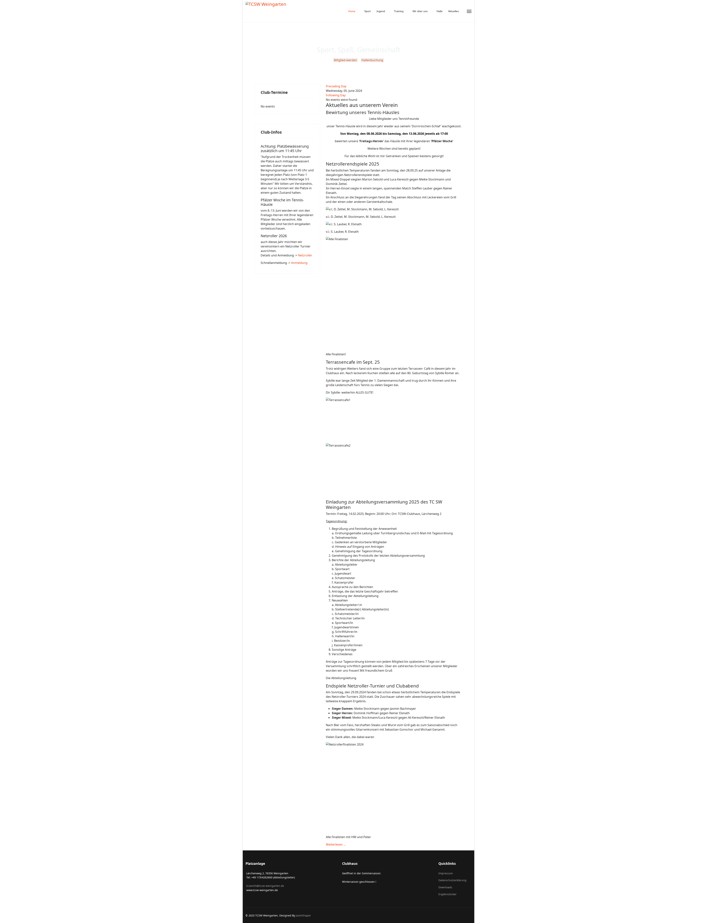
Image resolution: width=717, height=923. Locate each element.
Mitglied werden (345, 60)
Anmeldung (299, 263)
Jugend (380, 11)
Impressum (445, 873)
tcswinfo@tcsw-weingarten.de (265, 886)
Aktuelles (453, 11)
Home (351, 11)
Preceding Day (336, 86)
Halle (440, 11)
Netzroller (305, 255)
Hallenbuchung (372, 60)
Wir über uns (420, 11)
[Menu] (469, 11)
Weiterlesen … (336, 844)
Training (398, 11)
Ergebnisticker (447, 894)
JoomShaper (303, 915)
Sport (367, 11)
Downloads (445, 887)
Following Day (336, 95)
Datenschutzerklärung (452, 880)
